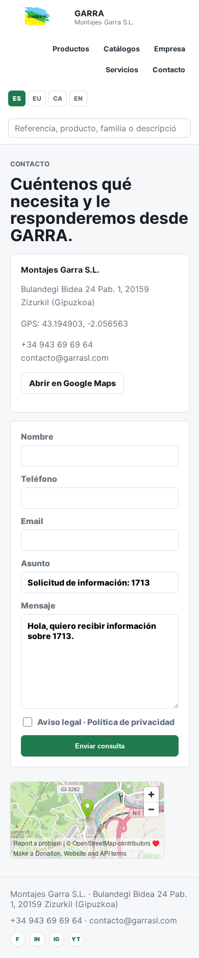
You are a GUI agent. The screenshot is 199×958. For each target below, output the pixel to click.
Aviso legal (59, 722)
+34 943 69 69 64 (57, 344)
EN (78, 98)
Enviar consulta (100, 746)
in (37, 939)
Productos (71, 48)
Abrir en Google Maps (72, 383)
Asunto (35, 563)
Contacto (169, 69)
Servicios (122, 69)
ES (17, 98)
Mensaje (38, 605)
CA (57, 98)
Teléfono (39, 479)
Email (32, 521)
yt (76, 939)
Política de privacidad (131, 722)
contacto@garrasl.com (65, 358)
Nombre (37, 436)
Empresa (169, 48)
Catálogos (122, 48)
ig (57, 939)
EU (37, 98)
